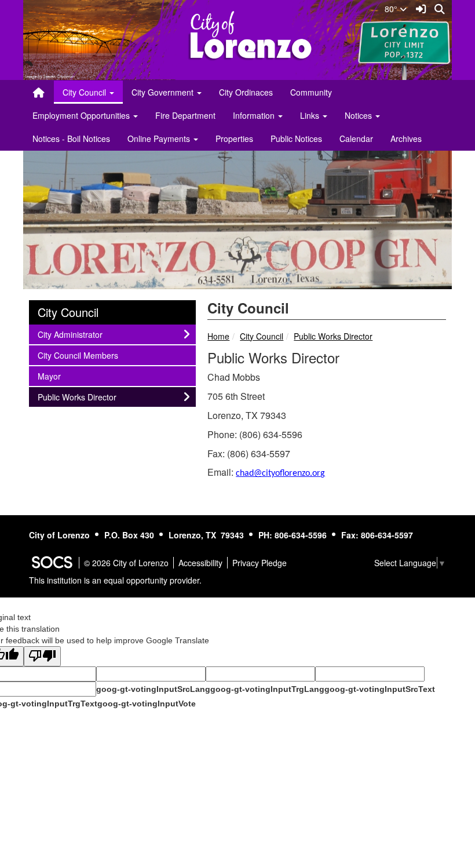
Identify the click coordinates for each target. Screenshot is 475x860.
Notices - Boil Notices (71, 138)
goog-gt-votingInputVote (146, 703)
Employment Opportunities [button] (82, 115)
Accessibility (200, 563)
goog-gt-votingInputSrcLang (153, 689)
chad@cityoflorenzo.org (280, 473)
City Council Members (77, 355)
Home (218, 336)
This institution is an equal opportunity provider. (115, 580)
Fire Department (185, 115)
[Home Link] (39, 92)
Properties (234, 138)
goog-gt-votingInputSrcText (379, 689)
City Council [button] (85, 92)
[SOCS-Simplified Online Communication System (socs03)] (51, 563)
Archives (406, 138)
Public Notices (296, 138)
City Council (261, 336)
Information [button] (255, 115)
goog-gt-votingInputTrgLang (267, 689)
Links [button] (310, 115)
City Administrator (70, 334)
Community (311, 92)
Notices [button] (359, 115)
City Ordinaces (246, 92)
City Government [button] (163, 92)
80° (392, 8)
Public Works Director (333, 336)
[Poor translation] (42, 656)
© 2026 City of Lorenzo (126, 563)
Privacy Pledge (259, 563)
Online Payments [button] (159, 138)
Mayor (53, 376)
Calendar (356, 138)
